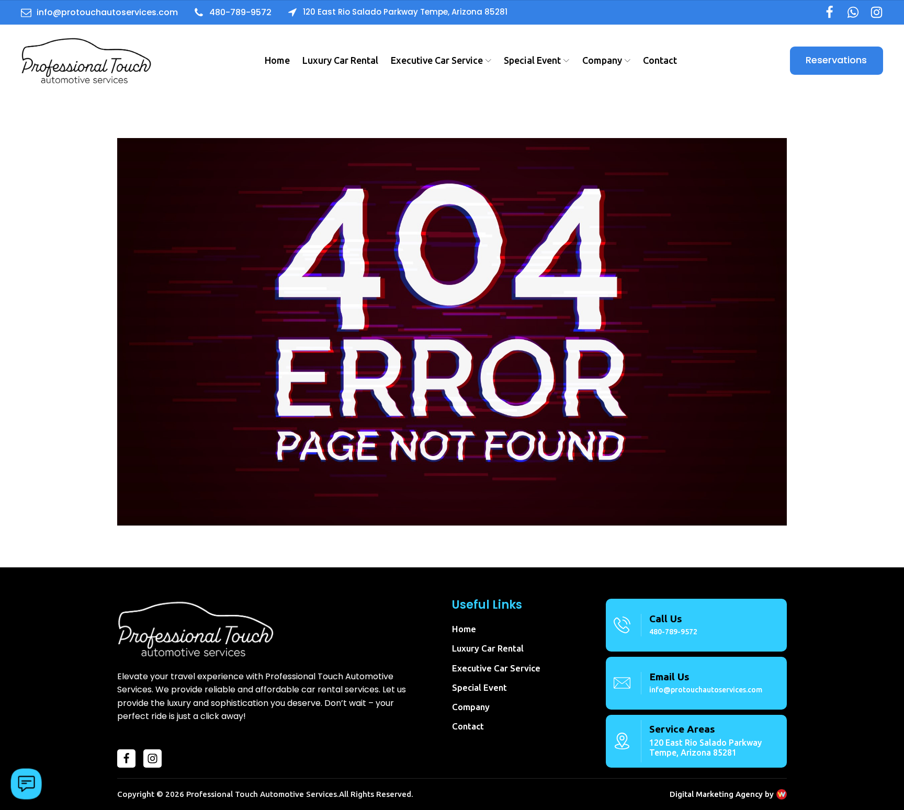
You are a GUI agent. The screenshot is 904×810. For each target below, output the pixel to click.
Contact (660, 60)
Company (602, 60)
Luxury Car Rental (340, 60)
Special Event (532, 60)
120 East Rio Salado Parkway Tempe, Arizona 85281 (705, 747)
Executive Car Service (437, 60)
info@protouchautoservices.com (705, 690)
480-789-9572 (673, 632)
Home (277, 60)
